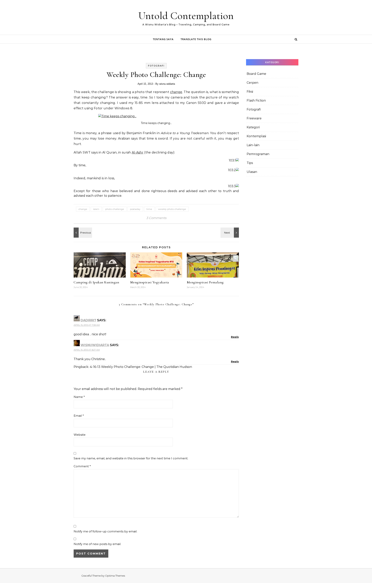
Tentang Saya (163, 39)
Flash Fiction (256, 100)
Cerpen (252, 83)
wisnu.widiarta (167, 83)
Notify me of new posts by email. (97, 544)
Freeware (254, 118)
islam (96, 209)
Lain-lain (253, 145)
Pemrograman (258, 154)
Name (79, 397)
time (149, 209)
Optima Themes (115, 575)
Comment (82, 466)
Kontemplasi (256, 136)
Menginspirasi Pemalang (205, 282)
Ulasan (252, 172)
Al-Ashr (137, 152)
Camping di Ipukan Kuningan (96, 282)
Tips (250, 163)
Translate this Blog (196, 39)
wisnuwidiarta (95, 345)
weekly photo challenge (172, 209)
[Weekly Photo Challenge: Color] (230, 233)
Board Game (256, 74)
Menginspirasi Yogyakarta (149, 282)
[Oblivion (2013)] (82, 233)
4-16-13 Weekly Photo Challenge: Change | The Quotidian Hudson (141, 367)
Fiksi (250, 91)
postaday (135, 209)
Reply (235, 336)
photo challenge (114, 209)
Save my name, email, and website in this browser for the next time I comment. (131, 458)
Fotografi (156, 65)
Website (79, 434)
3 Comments (156, 218)
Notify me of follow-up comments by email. (105, 531)
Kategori (253, 127)
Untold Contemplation (186, 15)
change (176, 92)
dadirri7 (88, 320)
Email (79, 415)
